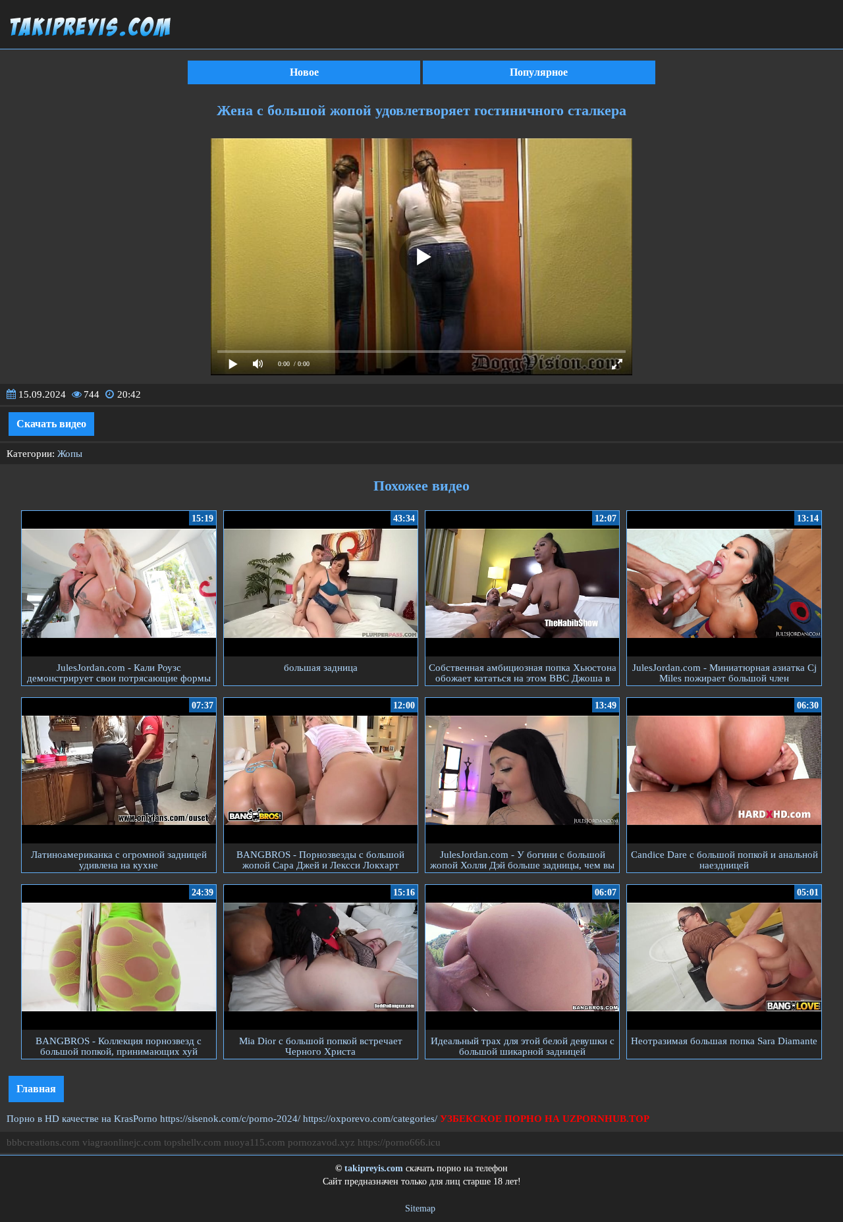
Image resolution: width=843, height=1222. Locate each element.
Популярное (539, 72)
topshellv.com (192, 1142)
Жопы (69, 453)
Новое (304, 72)
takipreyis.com (373, 1168)
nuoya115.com (254, 1142)
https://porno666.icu (399, 1142)
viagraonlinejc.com (121, 1142)
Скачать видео (51, 423)
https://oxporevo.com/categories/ (370, 1118)
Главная (36, 1088)
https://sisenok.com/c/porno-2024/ (230, 1118)
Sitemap (420, 1208)
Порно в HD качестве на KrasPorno (82, 1118)
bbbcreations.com (43, 1142)
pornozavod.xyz (321, 1142)
